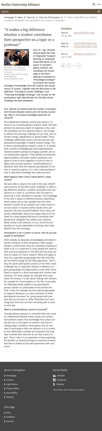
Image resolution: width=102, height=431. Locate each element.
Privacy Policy (12, 388)
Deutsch (10, 421)
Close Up (31, 17)
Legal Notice (12, 384)
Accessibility (11, 393)
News (20, 17)
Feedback (10, 417)
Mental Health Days (84, 32)
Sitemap (10, 397)
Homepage (9, 17)
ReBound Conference (85, 54)
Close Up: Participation (49, 17)
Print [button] (8, 412)
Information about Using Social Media (68, 390)
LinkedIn (61, 375)
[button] (63, 65)
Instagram (61, 380)
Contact (9, 380)
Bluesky (60, 384)
